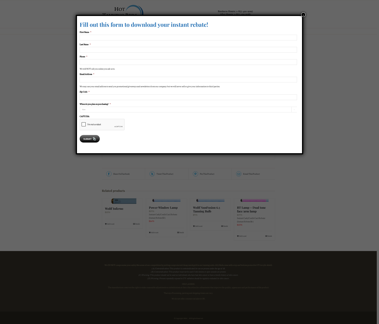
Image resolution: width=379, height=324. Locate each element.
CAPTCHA (84, 116)
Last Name (85, 44)
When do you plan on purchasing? (95, 103)
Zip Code (84, 91)
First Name (85, 31)
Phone (83, 56)
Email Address (87, 74)
